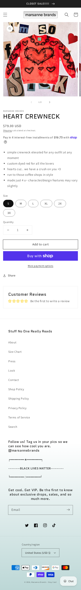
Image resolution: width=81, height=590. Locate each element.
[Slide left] (31, 102)
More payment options (40, 265)
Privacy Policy (17, 408)
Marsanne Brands (38, 582)
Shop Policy (16, 389)
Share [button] (12, 275)
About (12, 342)
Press (12, 361)
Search (12, 427)
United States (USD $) (37, 553)
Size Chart (15, 352)
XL (46, 203)
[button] (5, 14)
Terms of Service (19, 417)
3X (9, 213)
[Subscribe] (68, 509)
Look (11, 370)
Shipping (7, 130)
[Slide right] (49, 102)
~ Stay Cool (52, 582)
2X (60, 203)
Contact (13, 380)
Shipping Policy (18, 398)
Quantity (8, 222)
